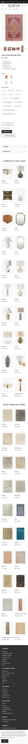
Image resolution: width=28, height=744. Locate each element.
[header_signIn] (25, 6)
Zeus (10, 9)
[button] (2, 48)
